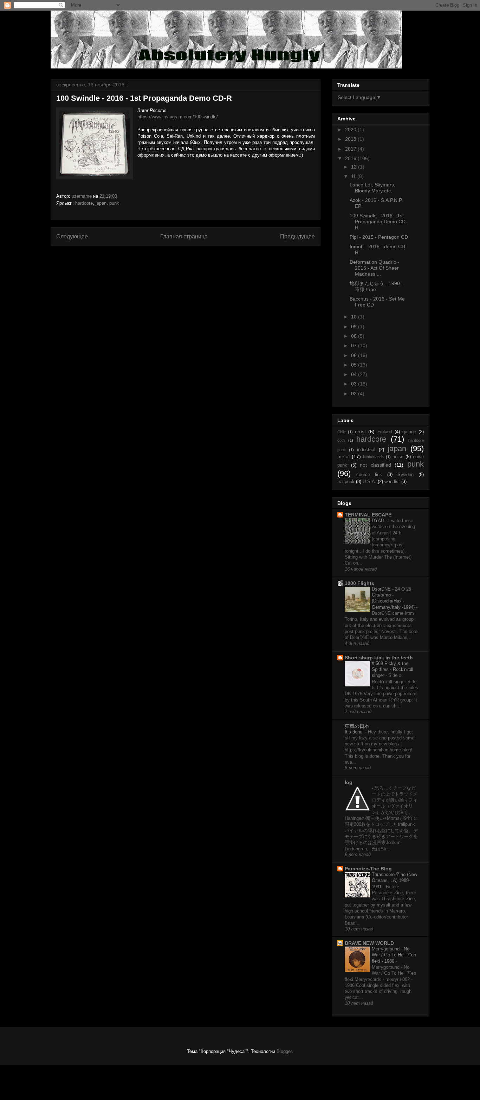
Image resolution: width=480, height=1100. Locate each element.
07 (354, 345)
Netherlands (373, 457)
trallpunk (346, 481)
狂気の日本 (357, 726)
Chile (341, 432)
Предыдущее (297, 236)
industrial (366, 449)
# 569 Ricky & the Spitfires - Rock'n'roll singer (392, 669)
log (348, 782)
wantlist (392, 481)
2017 (351, 149)
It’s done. (355, 732)
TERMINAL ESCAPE (368, 515)
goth (341, 440)
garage (409, 431)
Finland (384, 431)
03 (354, 384)
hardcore (84, 203)
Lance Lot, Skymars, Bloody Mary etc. (372, 187)
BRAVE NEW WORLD (369, 943)
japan (101, 203)
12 (354, 167)
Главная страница (184, 236)
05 (354, 365)
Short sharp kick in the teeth (379, 657)
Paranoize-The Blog (368, 868)
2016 (351, 158)
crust (360, 431)
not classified (375, 465)
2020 (351, 129)
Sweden (405, 474)
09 (354, 326)
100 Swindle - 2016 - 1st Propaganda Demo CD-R (378, 221)
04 (354, 374)
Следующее (72, 236)
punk (114, 203)
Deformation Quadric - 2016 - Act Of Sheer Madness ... (374, 268)
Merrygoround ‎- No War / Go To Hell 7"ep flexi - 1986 (394, 955)
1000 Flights (359, 583)
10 (354, 317)
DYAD (378, 520)
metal (343, 456)
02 (354, 393)
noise (398, 456)
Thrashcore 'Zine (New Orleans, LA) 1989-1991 (394, 880)
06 (354, 355)
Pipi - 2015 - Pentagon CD (379, 237)
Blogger (284, 1051)
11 (354, 176)
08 (354, 336)
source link (369, 474)
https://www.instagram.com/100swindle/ (177, 116)
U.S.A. (369, 481)
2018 (351, 139)
